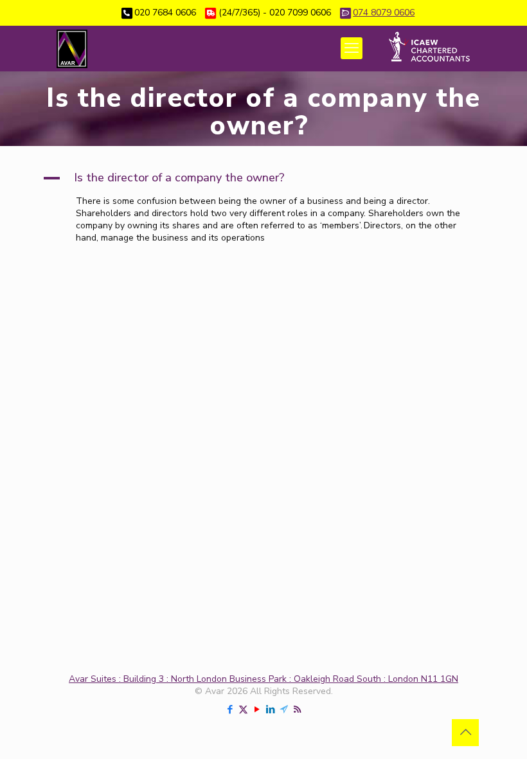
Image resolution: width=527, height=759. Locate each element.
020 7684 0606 (165, 12)
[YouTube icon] (257, 709)
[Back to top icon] (465, 732)
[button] (263, 178)
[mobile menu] (351, 48)
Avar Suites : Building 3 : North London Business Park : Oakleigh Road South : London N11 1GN (263, 679)
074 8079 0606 (384, 12)
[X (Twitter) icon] (243, 709)
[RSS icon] (297, 709)
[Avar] (72, 48)
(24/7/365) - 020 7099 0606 (275, 12)
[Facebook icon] (230, 709)
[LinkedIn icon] (270, 709)
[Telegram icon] (284, 709)
